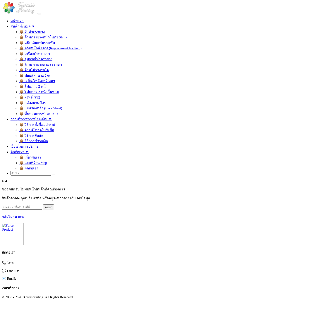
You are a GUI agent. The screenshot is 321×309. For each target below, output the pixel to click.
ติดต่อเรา (19, 152)
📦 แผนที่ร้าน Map (33, 163)
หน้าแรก (17, 21)
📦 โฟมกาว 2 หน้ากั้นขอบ (39, 92)
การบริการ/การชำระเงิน (31, 119)
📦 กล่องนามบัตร (32, 103)
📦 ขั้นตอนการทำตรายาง (38, 114)
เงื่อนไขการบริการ (24, 146)
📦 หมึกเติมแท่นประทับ (37, 43)
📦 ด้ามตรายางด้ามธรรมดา (40, 64)
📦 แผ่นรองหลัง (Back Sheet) (40, 108)
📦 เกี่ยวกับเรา (30, 157)
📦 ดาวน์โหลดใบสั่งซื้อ (36, 130)
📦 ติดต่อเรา (28, 168)
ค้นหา (48, 207)
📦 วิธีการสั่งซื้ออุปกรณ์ (37, 124)
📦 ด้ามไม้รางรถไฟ (34, 70)
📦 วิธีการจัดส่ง (31, 135)
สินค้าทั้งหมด (22, 26)
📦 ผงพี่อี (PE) (29, 97)
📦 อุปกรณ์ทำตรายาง (35, 59)
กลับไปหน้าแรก (13, 216)
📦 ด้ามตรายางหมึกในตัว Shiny (43, 37)
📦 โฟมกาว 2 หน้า (33, 86)
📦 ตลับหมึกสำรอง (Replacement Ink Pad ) (50, 48)
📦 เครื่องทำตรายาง (34, 53)
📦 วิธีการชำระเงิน (33, 141)
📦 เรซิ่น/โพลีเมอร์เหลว (37, 81)
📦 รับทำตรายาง (32, 32)
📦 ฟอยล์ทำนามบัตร (35, 75)
